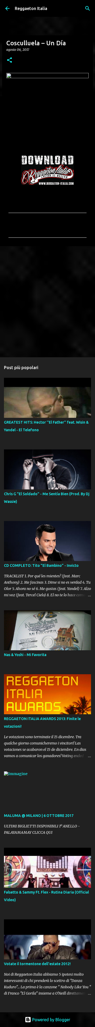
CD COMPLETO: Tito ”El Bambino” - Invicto (41, 565)
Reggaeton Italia (31, 8)
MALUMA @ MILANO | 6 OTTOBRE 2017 (39, 815)
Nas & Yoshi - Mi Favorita (25, 655)
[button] (9, 60)
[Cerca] (87, 8)
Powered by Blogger (50, 1019)
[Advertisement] (47, 301)
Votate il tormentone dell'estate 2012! (37, 964)
